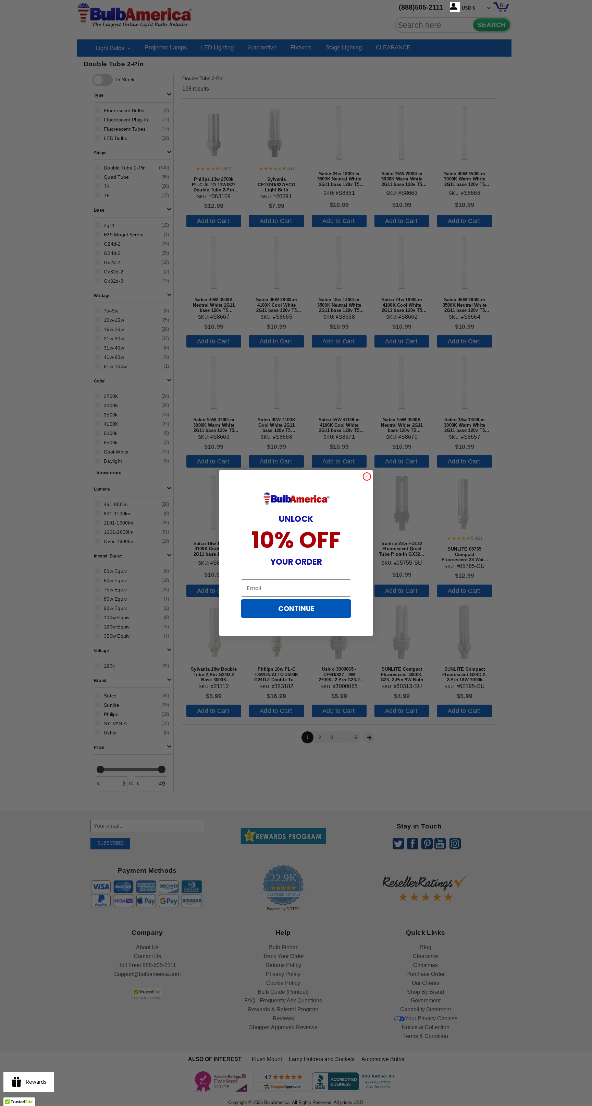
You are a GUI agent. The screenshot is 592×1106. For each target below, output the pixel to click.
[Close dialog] (366, 476)
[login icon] (455, 7)
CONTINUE (296, 608)
